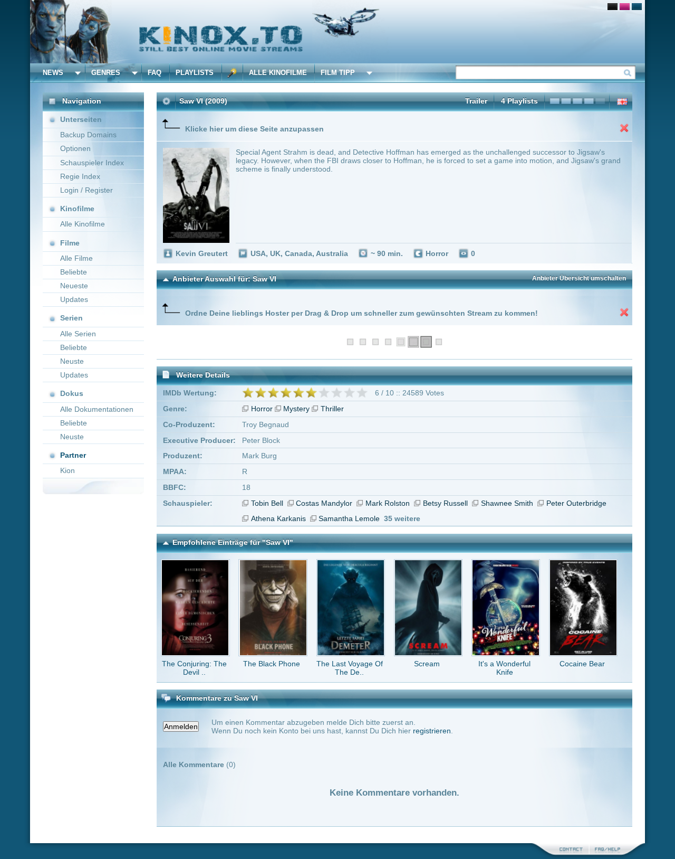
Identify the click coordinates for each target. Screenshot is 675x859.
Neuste (72, 361)
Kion (67, 470)
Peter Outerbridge (576, 503)
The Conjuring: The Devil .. (194, 667)
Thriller (332, 408)
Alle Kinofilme (278, 73)
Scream (427, 663)
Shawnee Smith (507, 503)
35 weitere (402, 518)
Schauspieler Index (92, 162)
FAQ (154, 73)
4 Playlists (519, 101)
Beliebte (73, 272)
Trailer (476, 101)
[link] (337, 31)
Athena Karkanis (278, 518)
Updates (74, 299)
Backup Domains (88, 134)
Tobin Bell (267, 503)
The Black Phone (271, 663)
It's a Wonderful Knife (504, 667)
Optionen (75, 148)
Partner (73, 455)
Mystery (296, 408)
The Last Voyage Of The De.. (349, 667)
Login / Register (86, 190)
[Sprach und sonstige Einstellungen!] (233, 72)
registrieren (432, 730)
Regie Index (80, 176)
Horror (262, 408)
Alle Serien (78, 333)
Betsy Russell (445, 503)
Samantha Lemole (349, 518)
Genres (105, 73)
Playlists (195, 73)
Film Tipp (338, 73)
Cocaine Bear (582, 663)
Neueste (74, 285)
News (53, 73)
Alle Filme (76, 258)
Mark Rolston (387, 503)
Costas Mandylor (324, 503)
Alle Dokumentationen (96, 409)
